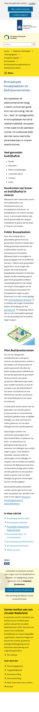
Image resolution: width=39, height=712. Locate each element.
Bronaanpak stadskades (17, 522)
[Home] (16, 40)
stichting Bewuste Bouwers (21, 300)
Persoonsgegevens (15, 666)
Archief (10, 686)
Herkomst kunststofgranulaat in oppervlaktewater (17, 500)
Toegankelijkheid (14, 670)
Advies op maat (13, 550)
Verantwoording (14, 674)
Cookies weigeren (20, 15)
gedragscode (11, 310)
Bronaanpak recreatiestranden (20, 541)
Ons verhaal (12, 655)
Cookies (32, 3)
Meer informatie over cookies (19, 682)
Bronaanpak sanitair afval (18, 518)
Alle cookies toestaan (20, 9)
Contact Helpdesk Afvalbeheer (19, 590)
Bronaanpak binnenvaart (18, 546)
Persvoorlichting (14, 678)
